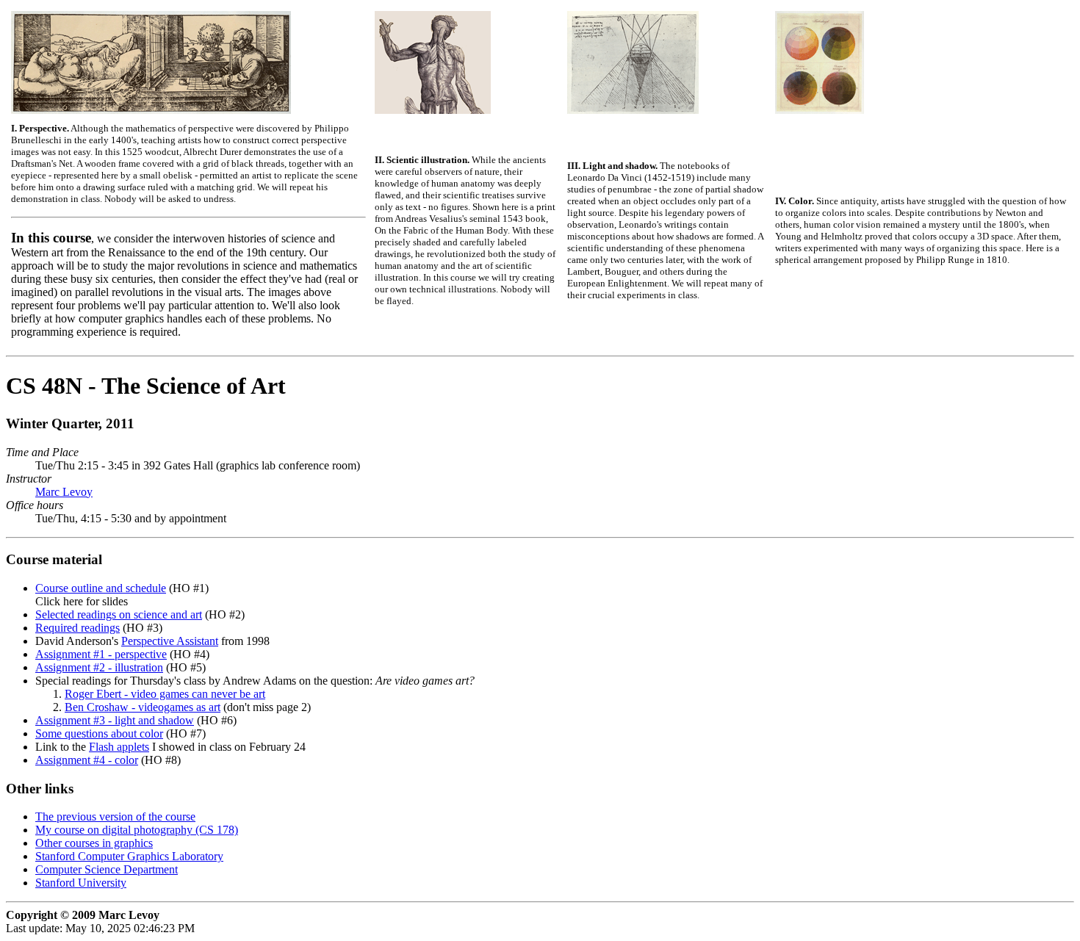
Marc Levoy (64, 492)
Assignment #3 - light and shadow (114, 720)
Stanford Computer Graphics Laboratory (129, 856)
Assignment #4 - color (86, 760)
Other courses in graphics (94, 843)
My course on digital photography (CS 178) (136, 829)
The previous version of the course (115, 816)
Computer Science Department (106, 869)
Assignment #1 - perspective (101, 654)
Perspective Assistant (169, 641)
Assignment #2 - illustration (99, 667)
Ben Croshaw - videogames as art (142, 707)
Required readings (77, 627)
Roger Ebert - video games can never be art (165, 694)
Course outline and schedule (100, 588)
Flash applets (119, 746)
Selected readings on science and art (118, 614)
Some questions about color (99, 733)
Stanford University (80, 882)
